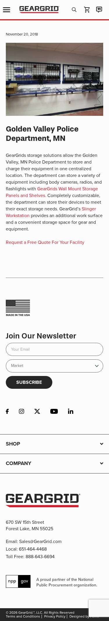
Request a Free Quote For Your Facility (45, 242)
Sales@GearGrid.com (40, 541)
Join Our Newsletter (41, 335)
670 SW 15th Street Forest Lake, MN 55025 (29, 525)
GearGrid (39, 9)
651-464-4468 (33, 549)
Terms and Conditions (23, 616)
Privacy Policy (54, 616)
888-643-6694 (40, 556)
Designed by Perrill (84, 616)
